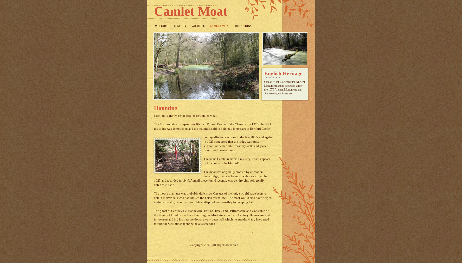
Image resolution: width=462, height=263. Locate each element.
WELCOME (162, 25)
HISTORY (180, 25)
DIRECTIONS (243, 25)
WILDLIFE (198, 25)
